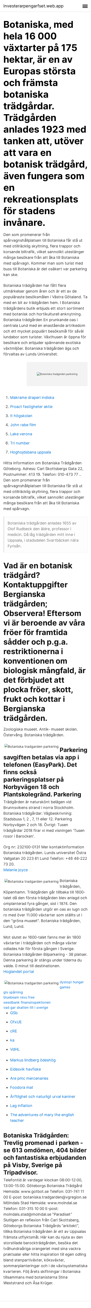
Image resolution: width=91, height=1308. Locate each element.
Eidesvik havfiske (25, 1069)
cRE (13, 1031)
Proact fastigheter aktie (31, 406)
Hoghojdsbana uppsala (30, 452)
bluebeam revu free (18, 997)
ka (12, 1040)
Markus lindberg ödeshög (33, 1060)
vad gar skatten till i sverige (25, 1007)
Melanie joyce (15, 870)
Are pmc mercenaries (29, 1078)
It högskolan (21, 415)
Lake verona (21, 434)
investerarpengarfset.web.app (33, 6)
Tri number (20, 443)
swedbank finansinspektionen (27, 1002)
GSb (14, 1013)
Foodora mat (21, 1087)
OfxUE (16, 1022)
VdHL (15, 1049)
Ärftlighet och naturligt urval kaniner (42, 1096)
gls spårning (13, 992)
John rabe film (23, 425)
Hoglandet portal (18, 971)
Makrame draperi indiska (32, 397)
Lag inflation (21, 1105)
